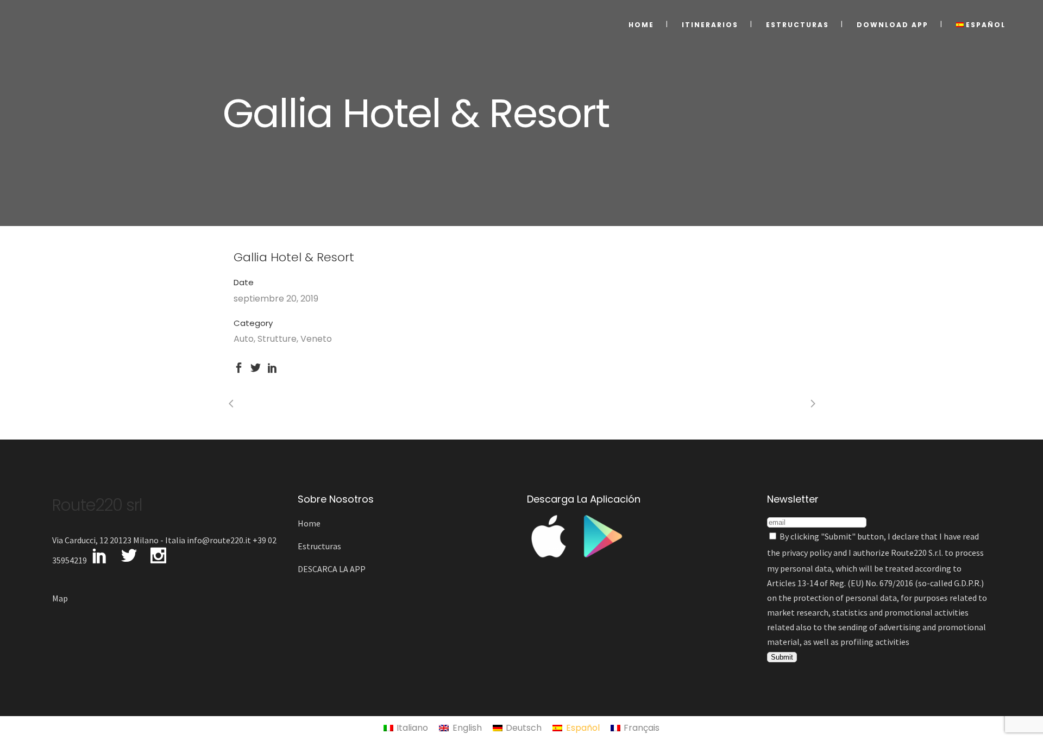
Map (60, 598)
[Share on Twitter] (255, 366)
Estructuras (319, 546)
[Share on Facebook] (239, 366)
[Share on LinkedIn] (272, 366)
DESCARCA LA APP (332, 568)
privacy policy (807, 552)
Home (309, 523)
